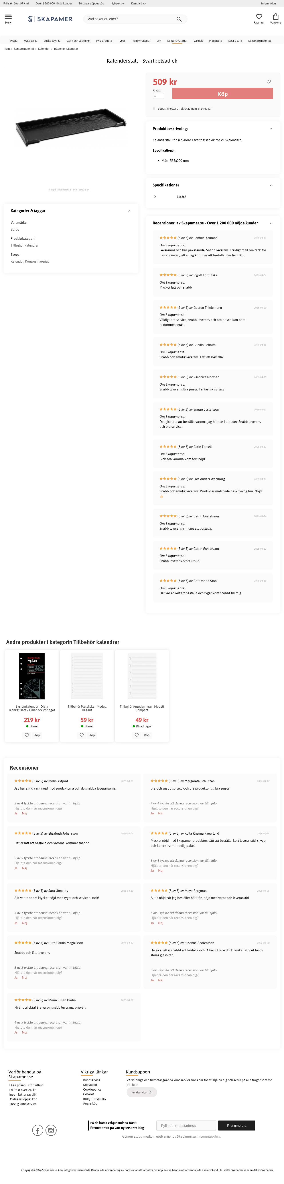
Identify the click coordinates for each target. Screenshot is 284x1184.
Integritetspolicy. (209, 1136)
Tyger (121, 40)
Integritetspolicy (94, 1099)
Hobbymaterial (141, 40)
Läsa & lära (235, 40)
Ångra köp (90, 1103)
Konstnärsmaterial (259, 40)
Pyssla (14, 40)
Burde (15, 229)
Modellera (215, 40)
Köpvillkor (90, 1085)
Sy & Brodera (104, 40)
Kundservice (91, 1080)
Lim (159, 40)
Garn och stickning (78, 40)
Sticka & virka (52, 40)
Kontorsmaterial (177, 40)
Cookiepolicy (92, 1089)
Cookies (88, 1094)
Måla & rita (30, 40)
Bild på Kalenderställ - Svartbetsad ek (68, 189)
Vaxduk (198, 40)
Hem (7, 48)
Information (268, 3)
